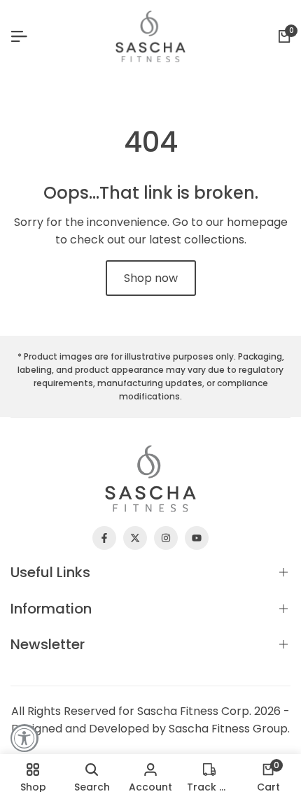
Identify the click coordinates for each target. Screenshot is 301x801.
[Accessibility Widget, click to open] (24, 738)
